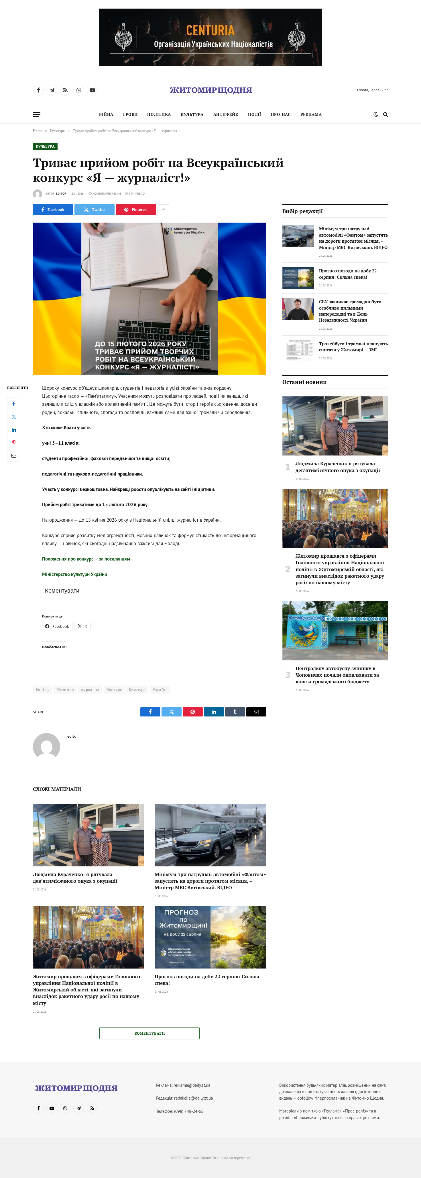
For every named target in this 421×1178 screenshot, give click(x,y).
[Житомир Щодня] (210, 90)
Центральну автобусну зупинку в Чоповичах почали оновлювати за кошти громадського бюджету (337, 675)
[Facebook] (13, 403)
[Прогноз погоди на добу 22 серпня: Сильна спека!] (210, 937)
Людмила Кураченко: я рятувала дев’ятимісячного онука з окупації (75, 877)
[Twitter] (13, 416)
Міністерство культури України (74, 574)
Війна (106, 114)
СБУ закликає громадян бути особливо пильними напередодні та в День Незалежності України (350, 311)
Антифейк (226, 114)
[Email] (13, 455)
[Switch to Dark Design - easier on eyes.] (375, 114)
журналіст (90, 689)
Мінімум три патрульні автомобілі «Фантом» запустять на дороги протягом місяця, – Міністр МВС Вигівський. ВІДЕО (210, 881)
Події (254, 114)
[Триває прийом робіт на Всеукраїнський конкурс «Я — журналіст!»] (149, 299)
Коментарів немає (107, 193)
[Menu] (36, 114)
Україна (160, 689)
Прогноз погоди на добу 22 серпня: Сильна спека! (207, 979)
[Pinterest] (13, 442)
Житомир (65, 689)
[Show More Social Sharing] (163, 209)
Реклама (311, 114)
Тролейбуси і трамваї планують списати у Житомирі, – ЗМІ (353, 347)
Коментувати (150, 1033)
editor (61, 193)
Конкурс (114, 689)
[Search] (385, 114)
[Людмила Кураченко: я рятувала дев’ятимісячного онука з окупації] (88, 835)
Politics (42, 689)
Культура (192, 114)
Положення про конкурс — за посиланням (86, 559)
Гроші (130, 114)
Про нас (281, 114)
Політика (159, 114)
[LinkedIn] (13, 429)
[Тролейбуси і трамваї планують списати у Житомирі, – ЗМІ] (298, 351)
